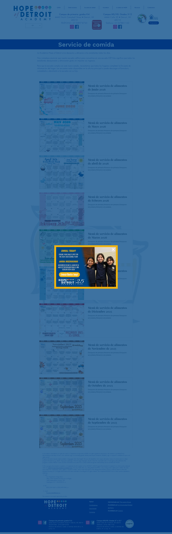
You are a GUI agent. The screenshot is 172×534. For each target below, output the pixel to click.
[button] (113, 249)
